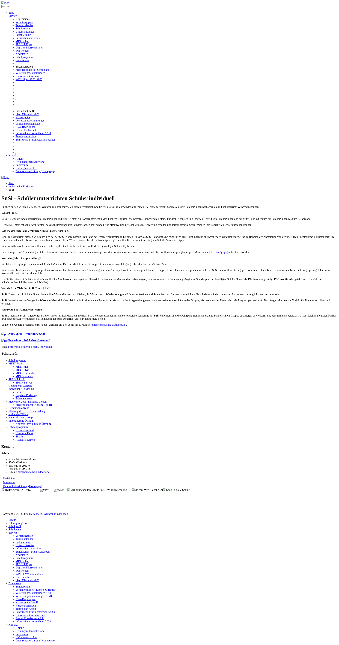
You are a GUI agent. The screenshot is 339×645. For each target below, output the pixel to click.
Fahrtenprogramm (18, 426)
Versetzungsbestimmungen (30, 72)
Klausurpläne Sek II (27, 602)
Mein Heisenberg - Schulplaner (33, 69)
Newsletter (22, 53)
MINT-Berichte (24, 376)
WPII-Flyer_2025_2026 (29, 79)
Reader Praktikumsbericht (30, 618)
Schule (12, 519)
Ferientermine (23, 34)
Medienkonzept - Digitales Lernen (27, 401)
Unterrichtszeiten (25, 31)
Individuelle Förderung (21, 186)
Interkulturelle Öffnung (21, 420)
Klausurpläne (23, 117)
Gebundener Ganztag (20, 385)
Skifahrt (20, 436)
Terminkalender (24, 25)
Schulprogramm (24, 57)
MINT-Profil (15, 363)
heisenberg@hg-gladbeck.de (33, 471)
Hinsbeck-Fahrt (24, 433)
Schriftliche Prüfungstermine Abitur (35, 139)
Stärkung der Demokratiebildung (26, 411)
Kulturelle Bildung (18, 414)
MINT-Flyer (22, 41)
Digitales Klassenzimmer (29, 47)
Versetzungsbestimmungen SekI (33, 592)
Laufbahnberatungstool (28, 123)
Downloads (14, 583)
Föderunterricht (29, 346)
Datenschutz (22, 60)
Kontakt (12, 155)
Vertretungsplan (24, 22)
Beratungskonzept (18, 407)
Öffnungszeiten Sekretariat (30, 161)
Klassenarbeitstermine (28, 76)
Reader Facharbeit (26, 130)
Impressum (22, 164)
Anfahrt (20, 158)
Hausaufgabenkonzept (20, 417)
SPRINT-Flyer (24, 44)
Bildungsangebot (17, 523)
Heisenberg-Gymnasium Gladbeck (48, 513)
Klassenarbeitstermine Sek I (31, 615)
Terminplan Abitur (26, 136)
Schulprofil (14, 526)
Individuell (46, 346)
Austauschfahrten (25, 439)
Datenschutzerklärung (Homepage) (35, 171)
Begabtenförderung (26, 395)
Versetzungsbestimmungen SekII (34, 596)
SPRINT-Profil (16, 379)
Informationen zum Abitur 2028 (33, 133)
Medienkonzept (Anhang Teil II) (34, 404)
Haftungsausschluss (26, 168)
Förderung (14, 346)
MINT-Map (22, 366)
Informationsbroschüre (28, 37)
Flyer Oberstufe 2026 (27, 114)
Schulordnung (23, 28)
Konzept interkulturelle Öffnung (33, 423)
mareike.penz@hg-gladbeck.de (222, 252)
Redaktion (9, 478)
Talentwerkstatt (24, 398)
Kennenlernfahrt (25, 430)
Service (12, 15)
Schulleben (14, 529)
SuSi (18, 392)
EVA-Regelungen (25, 126)
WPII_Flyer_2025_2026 (29, 573)
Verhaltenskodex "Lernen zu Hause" (36, 589)
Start (11, 12)
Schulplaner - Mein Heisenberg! (33, 551)
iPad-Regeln (22, 50)
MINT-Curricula (25, 373)
